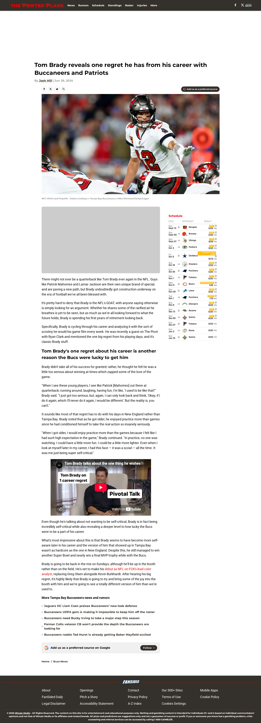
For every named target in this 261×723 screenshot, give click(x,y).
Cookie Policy (209, 697)
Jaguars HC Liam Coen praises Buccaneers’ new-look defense (90, 606)
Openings (86, 690)
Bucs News (60, 661)
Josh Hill (45, 80)
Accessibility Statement (97, 703)
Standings (114, 5)
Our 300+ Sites (172, 690)
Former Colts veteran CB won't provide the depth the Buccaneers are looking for (96, 626)
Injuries (142, 5)
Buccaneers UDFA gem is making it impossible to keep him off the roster (99, 612)
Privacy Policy (137, 697)
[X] (242, 5)
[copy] (63, 88)
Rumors (83, 5)
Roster (129, 5)
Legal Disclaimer (53, 703)
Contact (133, 690)
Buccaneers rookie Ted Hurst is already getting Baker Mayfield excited (97, 634)
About (46, 690)
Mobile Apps (209, 690)
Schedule (98, 5)
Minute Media (22, 713)
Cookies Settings (174, 703)
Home (46, 661)
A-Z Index (135, 703)
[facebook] (235, 5)
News (71, 5)
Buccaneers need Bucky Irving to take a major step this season (92, 618)
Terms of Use (171, 697)
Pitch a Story (89, 697)
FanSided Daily (52, 697)
